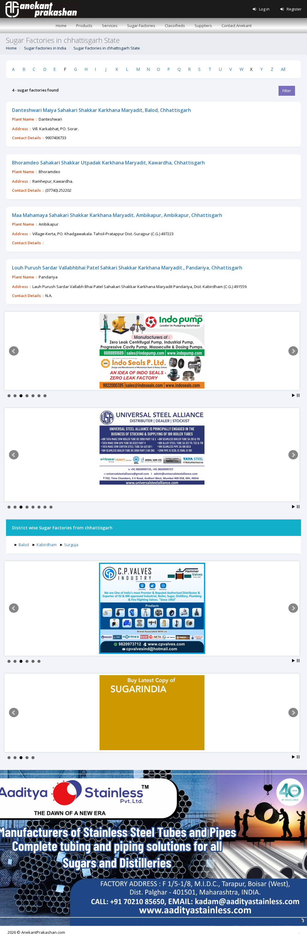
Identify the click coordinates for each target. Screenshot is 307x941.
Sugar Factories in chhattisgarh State (106, 48)
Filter (286, 90)
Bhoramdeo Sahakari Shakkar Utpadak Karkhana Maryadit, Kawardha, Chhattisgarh (108, 162)
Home (11, 48)
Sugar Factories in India (45, 48)
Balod (24, 544)
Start (293, 395)
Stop (298, 395)
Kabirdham (47, 544)
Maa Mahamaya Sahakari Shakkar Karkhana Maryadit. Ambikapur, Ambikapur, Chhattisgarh (117, 215)
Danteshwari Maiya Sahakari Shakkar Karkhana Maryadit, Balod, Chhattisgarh (101, 110)
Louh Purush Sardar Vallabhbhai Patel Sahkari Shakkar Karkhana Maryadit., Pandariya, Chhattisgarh (127, 267)
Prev (14, 351)
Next (293, 351)
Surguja (71, 544)
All (283, 69)
